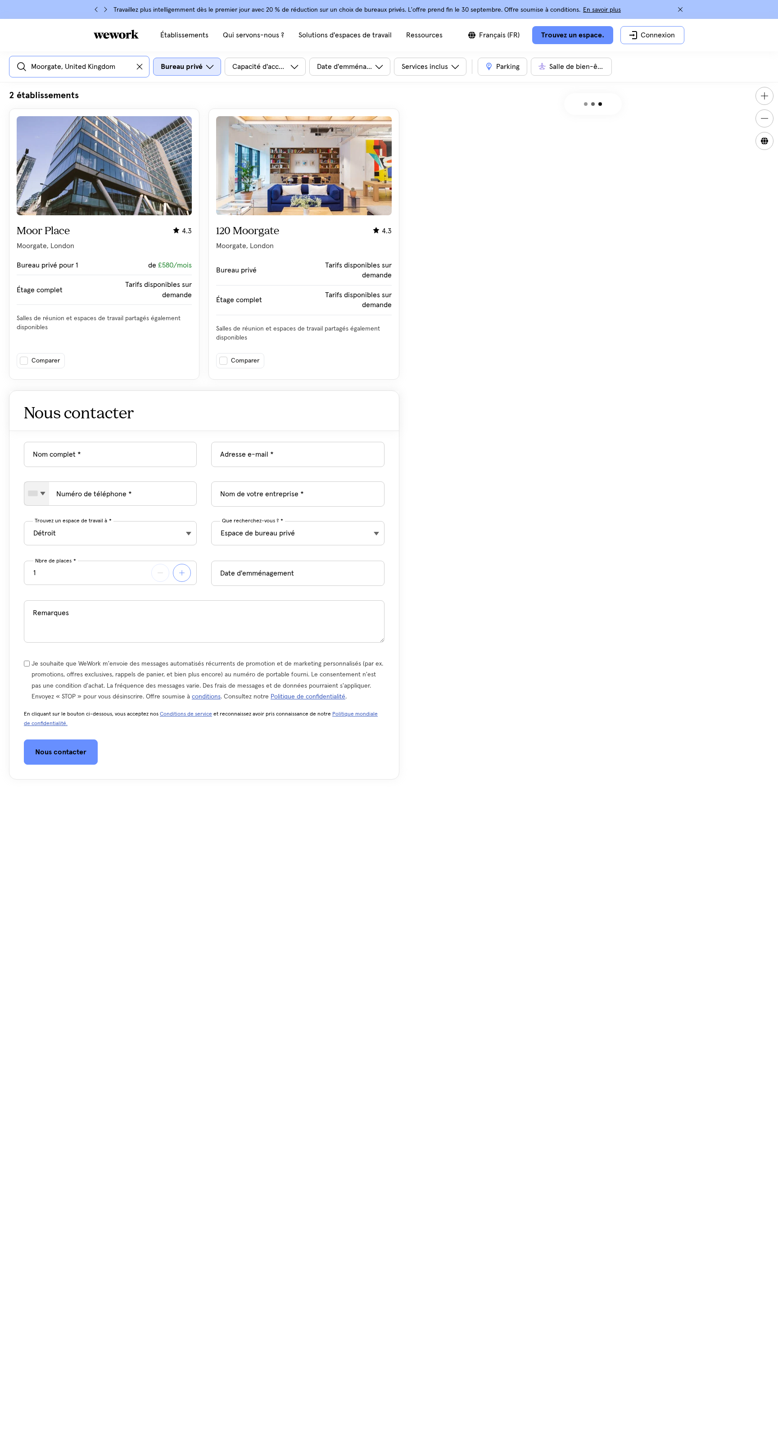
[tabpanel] (204, 235)
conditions (206, 697)
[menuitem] (184, 35)
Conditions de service (186, 714)
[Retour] (96, 9)
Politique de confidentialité (308, 697)
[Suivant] (105, 9)
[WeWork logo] (116, 34)
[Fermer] (680, 9)
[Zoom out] (764, 118)
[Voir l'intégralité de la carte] (764, 141)
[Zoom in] (764, 96)
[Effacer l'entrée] (139, 66)
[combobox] (36, 493)
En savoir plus (602, 10)
